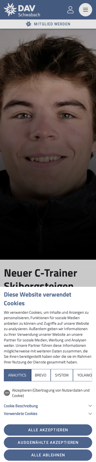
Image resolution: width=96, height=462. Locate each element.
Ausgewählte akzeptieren (48, 442)
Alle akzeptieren (48, 430)
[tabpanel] (48, 400)
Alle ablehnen (48, 455)
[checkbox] (48, 393)
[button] (48, 405)
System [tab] (62, 375)
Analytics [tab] (17, 375)
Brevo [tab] (40, 375)
